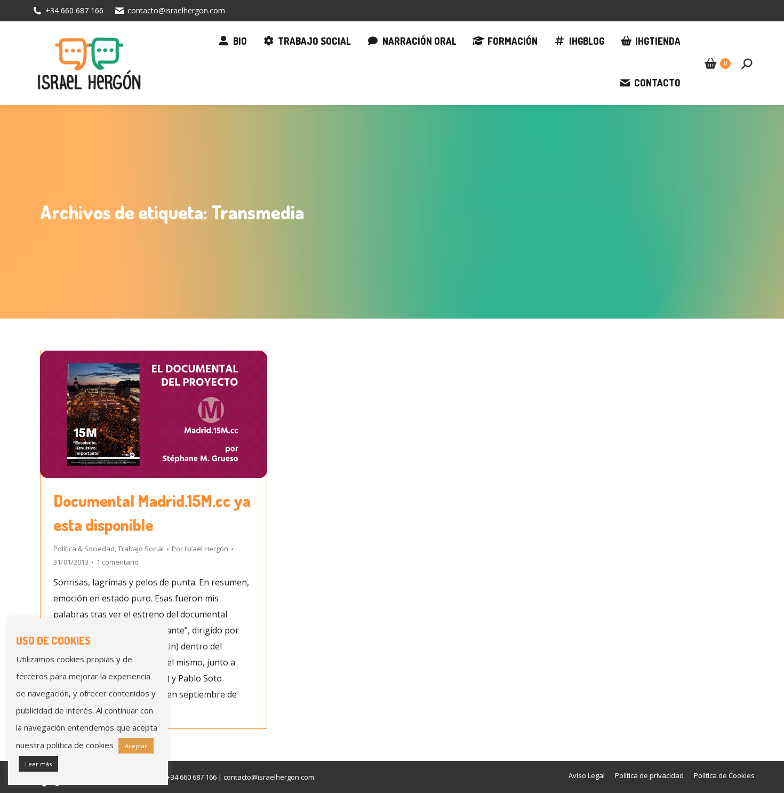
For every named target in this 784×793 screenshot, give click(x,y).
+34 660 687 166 (74, 10)
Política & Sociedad (84, 548)
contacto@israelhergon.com (176, 10)
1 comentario (118, 562)
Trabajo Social (141, 548)
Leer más (38, 764)
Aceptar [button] (136, 746)
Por (200, 548)
